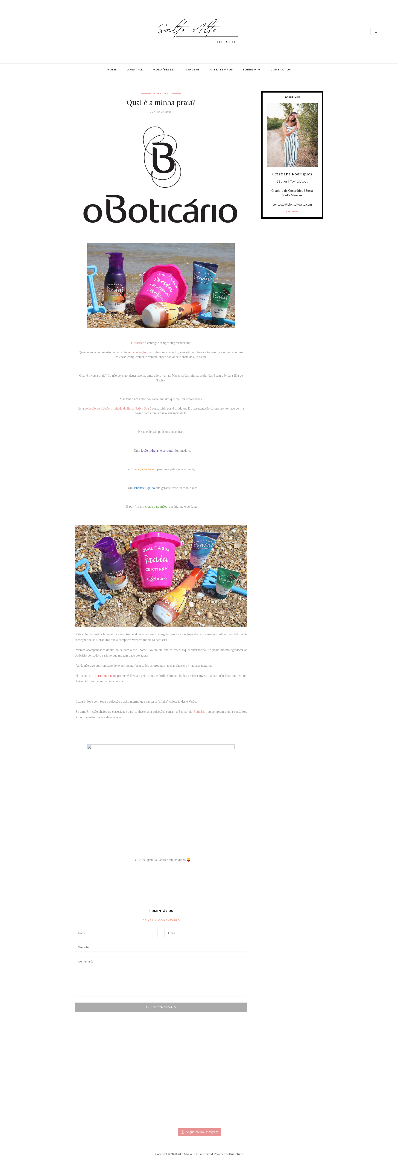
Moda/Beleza (164, 69)
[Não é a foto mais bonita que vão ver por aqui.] (170, 1085)
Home (112, 69)
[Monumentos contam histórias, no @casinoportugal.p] (228, 1074)
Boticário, (199, 711)
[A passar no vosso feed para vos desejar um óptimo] (53, 1074)
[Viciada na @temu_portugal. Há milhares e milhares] (345, 1094)
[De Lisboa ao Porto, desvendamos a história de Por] (112, 1076)
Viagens (193, 69)
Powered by (228, 1154)
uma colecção (137, 352)
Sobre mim (251, 69)
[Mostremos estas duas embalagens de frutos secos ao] (286, 1091)
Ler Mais (292, 211)
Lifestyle (135, 69)
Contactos (280, 69)
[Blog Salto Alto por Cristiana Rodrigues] (196, 31)
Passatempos (221, 69)
